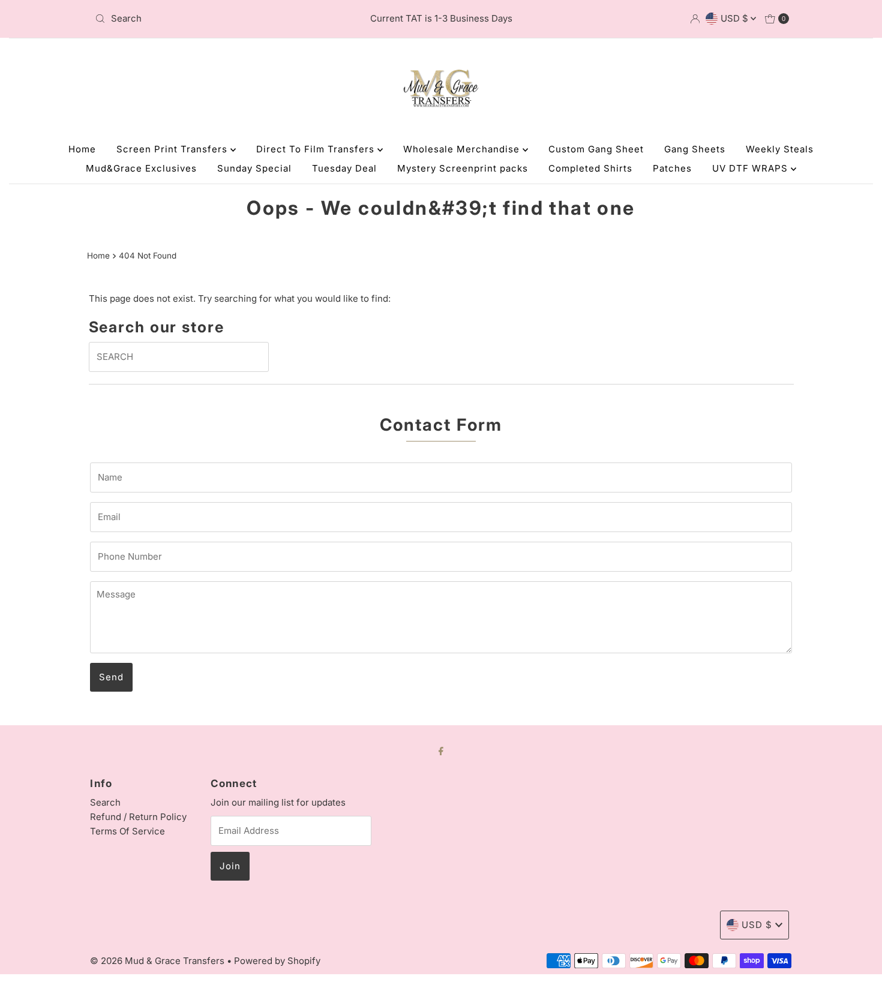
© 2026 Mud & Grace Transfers (158, 960)
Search (105, 802)
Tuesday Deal (344, 168)
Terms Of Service (127, 831)
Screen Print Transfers (173, 149)
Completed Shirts (590, 168)
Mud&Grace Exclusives (141, 168)
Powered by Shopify (277, 960)
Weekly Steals (780, 149)
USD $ (736, 18)
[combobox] (203, 19)
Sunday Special (254, 168)
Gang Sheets (694, 149)
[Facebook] (441, 750)
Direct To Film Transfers (316, 149)
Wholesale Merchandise (463, 149)
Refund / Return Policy (138, 816)
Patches (672, 168)
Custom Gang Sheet (596, 149)
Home (82, 149)
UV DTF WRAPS (751, 168)
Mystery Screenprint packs (462, 168)
